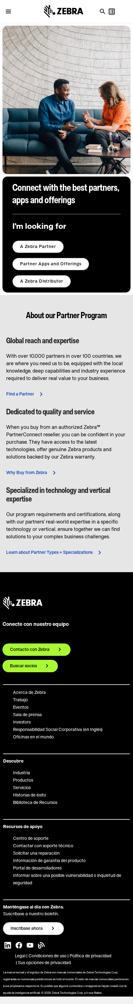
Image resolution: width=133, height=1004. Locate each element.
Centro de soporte (31, 838)
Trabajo (20, 700)
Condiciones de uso (47, 956)
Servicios (22, 788)
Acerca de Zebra (29, 692)
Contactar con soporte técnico (43, 846)
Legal (20, 956)
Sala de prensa (27, 715)
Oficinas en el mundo (33, 737)
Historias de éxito (29, 795)
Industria (21, 773)
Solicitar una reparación (36, 853)
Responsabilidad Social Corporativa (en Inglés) (58, 730)
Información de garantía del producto (49, 861)
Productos (23, 780)
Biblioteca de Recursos (35, 803)
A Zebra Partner (38, 247)
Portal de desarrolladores (37, 868)
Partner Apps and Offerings (50, 264)
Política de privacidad (90, 956)
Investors (22, 722)
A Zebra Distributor (41, 281)
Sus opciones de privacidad (44, 963)
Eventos (20, 707)
